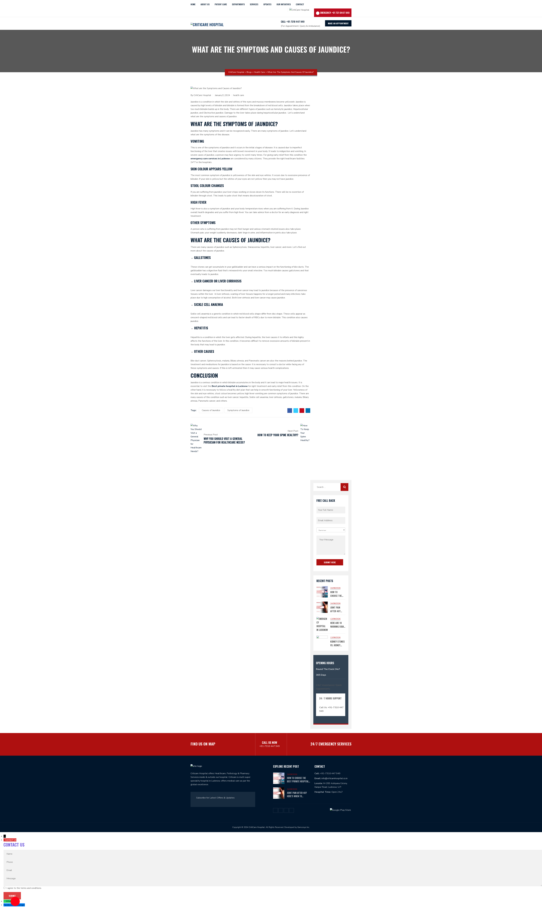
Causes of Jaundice (211, 410)
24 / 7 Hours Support (330, 698)
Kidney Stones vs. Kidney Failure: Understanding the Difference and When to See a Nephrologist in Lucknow (337, 643)
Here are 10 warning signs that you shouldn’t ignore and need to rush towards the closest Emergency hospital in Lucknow (337, 624)
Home (193, 4)
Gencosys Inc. (303, 827)
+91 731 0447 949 (340, 12)
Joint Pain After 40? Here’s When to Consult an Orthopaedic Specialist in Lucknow (337, 609)
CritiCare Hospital (202, 95)
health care (238, 95)
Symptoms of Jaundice (238, 410)
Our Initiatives (284, 4)
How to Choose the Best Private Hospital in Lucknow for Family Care (336, 594)
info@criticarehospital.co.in (335, 778)
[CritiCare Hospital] (207, 23)
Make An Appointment (338, 23)
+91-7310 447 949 (269, 746)
